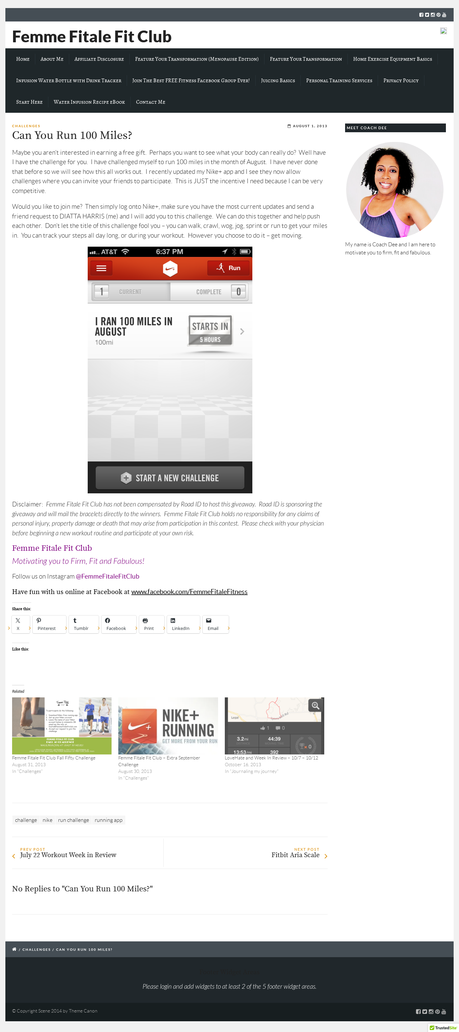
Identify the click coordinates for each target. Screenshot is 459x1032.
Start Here (29, 102)
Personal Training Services (339, 80)
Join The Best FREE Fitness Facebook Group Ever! (191, 80)
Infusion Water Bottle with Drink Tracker (68, 80)
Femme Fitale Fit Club (92, 36)
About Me (52, 59)
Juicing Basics (278, 80)
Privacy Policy (401, 80)
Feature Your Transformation (306, 59)
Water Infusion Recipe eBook (89, 102)
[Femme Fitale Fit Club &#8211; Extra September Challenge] (168, 725)
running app (109, 820)
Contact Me (150, 102)
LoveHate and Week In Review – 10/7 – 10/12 (271, 757)
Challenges (26, 126)
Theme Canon (83, 1011)
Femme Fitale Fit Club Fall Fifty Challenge (53, 757)
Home (23, 59)
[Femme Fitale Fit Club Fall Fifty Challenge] (62, 725)
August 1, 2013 (310, 126)
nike (47, 820)
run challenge (73, 820)
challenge (26, 820)
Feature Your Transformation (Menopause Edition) (197, 59)
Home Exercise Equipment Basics (392, 59)
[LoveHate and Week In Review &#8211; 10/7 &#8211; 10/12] (274, 725)
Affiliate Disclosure (99, 59)
